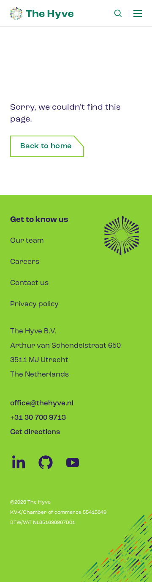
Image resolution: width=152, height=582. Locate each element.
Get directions (35, 432)
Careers (24, 262)
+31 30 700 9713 (38, 417)
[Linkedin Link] (23, 469)
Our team (27, 240)
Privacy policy (34, 304)
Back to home (45, 146)
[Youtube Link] (77, 469)
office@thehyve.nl (41, 403)
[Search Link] (118, 13)
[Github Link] (50, 469)
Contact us (29, 283)
